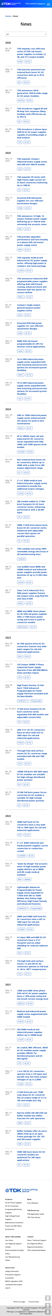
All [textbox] (8, 34)
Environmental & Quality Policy (14, 1252)
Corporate (21, 559)
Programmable (36, 701)
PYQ (19, 656)
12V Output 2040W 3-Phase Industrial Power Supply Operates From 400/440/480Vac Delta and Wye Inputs (32, 668)
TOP (48, 1298)
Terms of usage (19, 1302)
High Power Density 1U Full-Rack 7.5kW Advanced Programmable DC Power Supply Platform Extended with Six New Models (32, 691)
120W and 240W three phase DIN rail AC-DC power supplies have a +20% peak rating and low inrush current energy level (32, 994)
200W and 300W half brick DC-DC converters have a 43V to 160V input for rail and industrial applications (32, 920)
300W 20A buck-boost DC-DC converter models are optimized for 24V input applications (31, 1156)
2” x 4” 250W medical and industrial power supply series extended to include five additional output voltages (32, 484)
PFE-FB (21, 100)
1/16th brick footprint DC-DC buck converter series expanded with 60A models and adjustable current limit (32, 713)
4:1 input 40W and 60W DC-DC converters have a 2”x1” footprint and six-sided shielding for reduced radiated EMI (32, 943)
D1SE (20, 61)
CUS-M (20, 270)
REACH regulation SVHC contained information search (14, 1284)
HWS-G (20, 297)
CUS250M (21, 856)
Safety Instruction (12, 1271)
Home (8, 16)
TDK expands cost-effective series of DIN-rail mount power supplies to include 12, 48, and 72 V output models (31, 52)
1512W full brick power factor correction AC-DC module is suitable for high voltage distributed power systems (32, 796)
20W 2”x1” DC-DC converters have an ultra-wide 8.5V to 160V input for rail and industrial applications (31, 733)
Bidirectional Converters (14, 1223)
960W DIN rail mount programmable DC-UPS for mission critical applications (31, 344)
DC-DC (26, 82)
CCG (20, 398)
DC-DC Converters (12, 1206)
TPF (19, 1063)
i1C (19, 472)
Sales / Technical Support (36, 1240)
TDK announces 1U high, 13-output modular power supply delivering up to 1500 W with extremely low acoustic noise (32, 220)
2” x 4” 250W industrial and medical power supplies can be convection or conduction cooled (32, 847)
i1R (19, 121)
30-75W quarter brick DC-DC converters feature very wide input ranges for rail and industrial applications (31, 647)
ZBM (19, 1144)
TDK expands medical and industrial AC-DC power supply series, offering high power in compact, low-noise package (32, 261)
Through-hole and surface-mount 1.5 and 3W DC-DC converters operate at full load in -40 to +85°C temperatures (32, 965)
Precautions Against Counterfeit (12, 1276)
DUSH (20, 351)
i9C (19, 82)
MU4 (19, 879)
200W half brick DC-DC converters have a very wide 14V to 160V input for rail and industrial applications (31, 826)
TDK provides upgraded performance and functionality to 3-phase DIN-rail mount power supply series (32, 240)
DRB (19, 250)
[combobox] (26, 34)
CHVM (20, 1084)
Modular (27, 879)
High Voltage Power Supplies (12, 1217)
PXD (19, 953)
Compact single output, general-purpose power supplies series (29, 308)
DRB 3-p (21, 1003)
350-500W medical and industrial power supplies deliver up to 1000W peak (29, 1032)
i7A (19, 190)
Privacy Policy (34, 1302)
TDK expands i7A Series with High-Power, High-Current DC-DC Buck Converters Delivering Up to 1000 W (32, 181)
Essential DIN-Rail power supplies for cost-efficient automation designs (30, 201)
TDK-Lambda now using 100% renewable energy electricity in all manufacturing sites (32, 551)
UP (48, 1305)
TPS (19, 142)
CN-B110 (21, 452)
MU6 (19, 229)
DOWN (48, 1312)
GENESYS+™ (23, 701)
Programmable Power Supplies (13, 1211)
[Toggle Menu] (48, 4)
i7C (19, 541)
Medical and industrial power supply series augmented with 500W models (32, 1014)
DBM (19, 1123)
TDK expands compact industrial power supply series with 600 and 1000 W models (32, 162)
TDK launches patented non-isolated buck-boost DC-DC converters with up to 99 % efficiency (31, 73)
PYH (19, 835)
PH (19, 784)
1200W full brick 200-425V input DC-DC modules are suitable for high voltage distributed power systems (32, 775)
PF (19, 805)
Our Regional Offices (35, 1244)
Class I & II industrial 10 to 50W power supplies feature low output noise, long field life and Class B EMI (32, 594)
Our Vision (9, 1240)
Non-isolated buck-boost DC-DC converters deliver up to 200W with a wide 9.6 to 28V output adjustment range (31, 463)
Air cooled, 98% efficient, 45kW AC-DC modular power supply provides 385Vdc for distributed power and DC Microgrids (32, 1053)
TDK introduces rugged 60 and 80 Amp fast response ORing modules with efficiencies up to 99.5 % (32, 112)
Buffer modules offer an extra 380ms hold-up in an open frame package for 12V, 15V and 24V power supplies (32, 1135)
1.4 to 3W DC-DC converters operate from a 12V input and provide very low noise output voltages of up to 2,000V (32, 1075)
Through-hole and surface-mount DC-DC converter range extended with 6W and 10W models (32, 754)
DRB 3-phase (22, 627)
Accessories (9, 1229)
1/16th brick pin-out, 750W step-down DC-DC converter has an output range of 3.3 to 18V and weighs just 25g (31, 1096)
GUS (19, 169)
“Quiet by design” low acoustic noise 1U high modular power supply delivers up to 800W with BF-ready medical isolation (32, 869)
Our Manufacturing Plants (12, 1258)
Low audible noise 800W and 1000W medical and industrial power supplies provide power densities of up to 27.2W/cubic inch (32, 572)
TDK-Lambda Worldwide (36, 1250)
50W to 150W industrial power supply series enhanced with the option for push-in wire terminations (32, 419)
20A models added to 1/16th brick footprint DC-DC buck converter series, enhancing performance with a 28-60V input (31, 507)
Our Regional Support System (13, 1245)
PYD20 (20, 743)
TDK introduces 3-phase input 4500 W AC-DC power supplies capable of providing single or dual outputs (32, 133)
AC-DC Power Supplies (13, 1203)
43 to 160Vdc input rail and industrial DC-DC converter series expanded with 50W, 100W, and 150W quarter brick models (32, 441)
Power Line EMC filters (13, 1226)
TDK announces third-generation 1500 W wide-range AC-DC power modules (32, 93)
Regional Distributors (35, 1247)
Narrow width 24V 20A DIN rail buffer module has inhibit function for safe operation (32, 1116)
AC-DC (28, 61)
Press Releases (32, 1203)
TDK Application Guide (35, 1214)
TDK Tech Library (33, 1217)
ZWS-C (20, 375)
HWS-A (20, 428)
